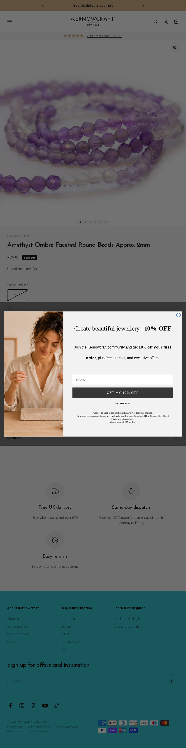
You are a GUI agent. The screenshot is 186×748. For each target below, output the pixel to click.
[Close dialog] (178, 315)
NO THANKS (122, 403)
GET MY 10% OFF (123, 392)
